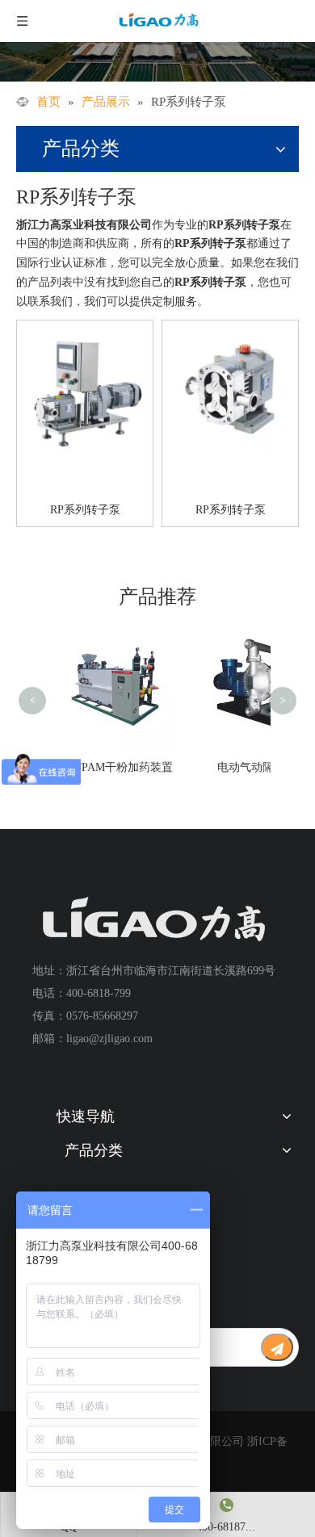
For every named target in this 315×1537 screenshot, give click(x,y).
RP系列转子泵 (85, 510)
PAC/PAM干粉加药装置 (115, 767)
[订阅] (277, 1347)
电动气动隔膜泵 (256, 767)
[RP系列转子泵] (85, 387)
